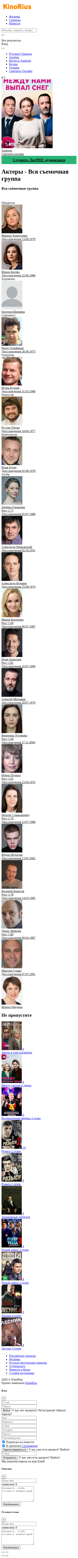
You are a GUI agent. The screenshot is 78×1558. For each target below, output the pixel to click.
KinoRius (31, 1383)
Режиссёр (64, 196)
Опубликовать (11, 1504)
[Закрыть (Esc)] (3, 1552)
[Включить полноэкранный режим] (6, 1552)
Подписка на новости (20, 1442)
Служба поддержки (21, 1373)
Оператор (50, 196)
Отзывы (14, 67)
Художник (22, 196)
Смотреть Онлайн (20, 71)
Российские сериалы (22, 1355)
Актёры (14, 57)
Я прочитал (22, 1445)
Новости (14, 23)
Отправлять (10, 1457)
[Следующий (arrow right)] (6, 1555)
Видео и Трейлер (20, 60)
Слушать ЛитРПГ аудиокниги (39, 160)
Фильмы (14, 16)
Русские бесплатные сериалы (28, 1362)
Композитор (9, 199)
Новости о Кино (19, 1369)
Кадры (13, 64)
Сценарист (37, 196)
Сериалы (15, 20)
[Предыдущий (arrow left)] (3, 1555)
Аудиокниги (17, 1366)
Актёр (22, 199)
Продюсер (8, 196)
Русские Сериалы (20, 53)
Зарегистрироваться (14, 1449)
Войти (6, 1410)
